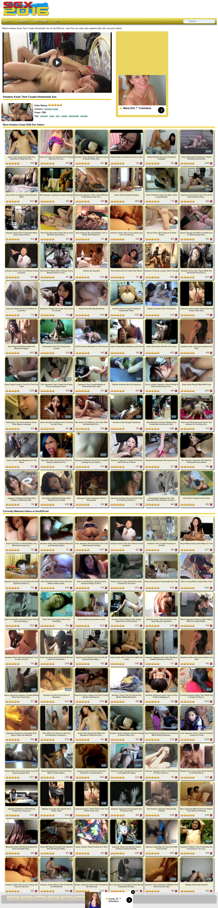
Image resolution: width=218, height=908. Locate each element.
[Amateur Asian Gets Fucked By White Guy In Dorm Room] (21, 206)
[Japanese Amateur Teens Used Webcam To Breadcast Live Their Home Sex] (91, 168)
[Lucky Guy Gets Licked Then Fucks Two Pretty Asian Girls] (196, 282)
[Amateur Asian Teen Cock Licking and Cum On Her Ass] (126, 206)
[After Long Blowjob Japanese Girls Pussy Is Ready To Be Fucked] (91, 555)
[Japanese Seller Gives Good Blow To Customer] (21, 282)
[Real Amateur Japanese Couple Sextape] (56, 168)
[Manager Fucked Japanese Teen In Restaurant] (91, 471)
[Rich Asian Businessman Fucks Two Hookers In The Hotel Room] (196, 396)
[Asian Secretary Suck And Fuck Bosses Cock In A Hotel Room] (56, 630)
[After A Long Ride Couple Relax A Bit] (196, 555)
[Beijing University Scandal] (196, 858)
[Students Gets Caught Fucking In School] (161, 517)
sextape (84, 116)
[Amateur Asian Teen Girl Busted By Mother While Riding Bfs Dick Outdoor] (126, 668)
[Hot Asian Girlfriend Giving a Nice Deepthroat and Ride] (56, 471)
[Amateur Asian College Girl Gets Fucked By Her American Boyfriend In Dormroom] (91, 668)
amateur (44, 116)
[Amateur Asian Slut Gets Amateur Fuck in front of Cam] (21, 630)
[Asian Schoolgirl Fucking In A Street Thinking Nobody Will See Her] (196, 130)
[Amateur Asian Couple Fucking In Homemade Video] (126, 282)
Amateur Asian (51, 109)
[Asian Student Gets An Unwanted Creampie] (161, 130)
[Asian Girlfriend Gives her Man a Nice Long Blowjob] (161, 168)
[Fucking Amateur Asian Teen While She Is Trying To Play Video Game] (196, 668)
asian (51, 116)
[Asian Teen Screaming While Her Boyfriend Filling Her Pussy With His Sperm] (21, 130)
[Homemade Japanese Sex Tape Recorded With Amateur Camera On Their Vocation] (161, 471)
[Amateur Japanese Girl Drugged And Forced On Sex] (126, 782)
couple (64, 116)
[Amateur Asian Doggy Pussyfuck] (126, 396)
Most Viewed (41, 21)
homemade (74, 116)
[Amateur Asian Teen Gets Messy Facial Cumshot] (21, 244)
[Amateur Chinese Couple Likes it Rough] (161, 244)
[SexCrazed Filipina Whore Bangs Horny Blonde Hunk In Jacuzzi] (56, 244)
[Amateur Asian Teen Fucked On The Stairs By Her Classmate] (161, 593)
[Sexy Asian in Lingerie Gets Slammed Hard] (21, 168)
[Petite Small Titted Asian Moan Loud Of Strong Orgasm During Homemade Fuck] (21, 744)
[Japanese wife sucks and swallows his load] (196, 320)
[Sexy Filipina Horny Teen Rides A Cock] (196, 517)
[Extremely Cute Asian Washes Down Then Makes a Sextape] (21, 396)
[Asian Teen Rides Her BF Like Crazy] (161, 320)
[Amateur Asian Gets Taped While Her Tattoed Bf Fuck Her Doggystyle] (196, 244)
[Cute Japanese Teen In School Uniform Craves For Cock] (196, 706)
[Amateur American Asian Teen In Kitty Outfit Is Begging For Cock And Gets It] (161, 668)
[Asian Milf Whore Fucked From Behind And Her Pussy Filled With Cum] (56, 820)
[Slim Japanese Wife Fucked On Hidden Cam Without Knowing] (196, 782)
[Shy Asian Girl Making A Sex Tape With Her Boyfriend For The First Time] (91, 396)
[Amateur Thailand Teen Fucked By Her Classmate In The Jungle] (196, 820)
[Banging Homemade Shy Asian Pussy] (161, 433)
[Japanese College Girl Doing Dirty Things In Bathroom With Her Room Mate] (21, 471)
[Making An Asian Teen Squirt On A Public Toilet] (56, 782)
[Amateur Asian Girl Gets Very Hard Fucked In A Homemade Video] (91, 744)
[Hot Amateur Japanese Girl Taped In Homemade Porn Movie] (196, 433)
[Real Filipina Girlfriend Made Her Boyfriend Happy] (21, 320)
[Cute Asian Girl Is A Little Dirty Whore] (126, 244)
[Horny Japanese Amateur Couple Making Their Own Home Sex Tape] (21, 668)
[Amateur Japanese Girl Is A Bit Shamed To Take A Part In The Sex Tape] (161, 744)
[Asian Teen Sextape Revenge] (126, 168)
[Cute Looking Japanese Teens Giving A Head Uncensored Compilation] (161, 358)
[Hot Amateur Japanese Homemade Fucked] (161, 782)
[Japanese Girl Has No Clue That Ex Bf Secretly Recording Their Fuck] (196, 168)
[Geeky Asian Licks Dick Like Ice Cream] (126, 130)
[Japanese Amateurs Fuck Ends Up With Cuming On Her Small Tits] (91, 433)
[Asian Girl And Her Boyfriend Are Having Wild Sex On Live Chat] (56, 130)
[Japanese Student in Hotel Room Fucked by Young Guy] (21, 782)
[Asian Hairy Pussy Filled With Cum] (196, 358)
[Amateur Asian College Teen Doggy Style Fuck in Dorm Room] (126, 593)
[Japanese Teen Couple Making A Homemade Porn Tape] (91, 358)
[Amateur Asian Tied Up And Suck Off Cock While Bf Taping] (126, 744)
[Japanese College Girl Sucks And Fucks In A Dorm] (56, 282)
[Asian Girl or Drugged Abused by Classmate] (56, 593)
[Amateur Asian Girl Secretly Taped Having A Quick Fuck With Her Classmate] (126, 820)
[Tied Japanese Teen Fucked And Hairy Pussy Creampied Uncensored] (56, 358)
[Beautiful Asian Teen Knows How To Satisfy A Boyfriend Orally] (56, 433)
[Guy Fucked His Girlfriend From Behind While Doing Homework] (161, 706)
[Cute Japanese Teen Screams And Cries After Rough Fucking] (91, 517)
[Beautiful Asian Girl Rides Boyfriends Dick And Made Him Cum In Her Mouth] (21, 820)
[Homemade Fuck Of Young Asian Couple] (56, 320)
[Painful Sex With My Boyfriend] (91, 282)
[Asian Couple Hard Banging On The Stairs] (21, 433)
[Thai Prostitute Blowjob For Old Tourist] (91, 320)
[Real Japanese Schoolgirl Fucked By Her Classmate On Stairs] (126, 858)
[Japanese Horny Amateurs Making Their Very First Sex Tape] (161, 858)
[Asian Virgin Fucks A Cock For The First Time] (21, 358)
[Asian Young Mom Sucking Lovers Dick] (126, 320)
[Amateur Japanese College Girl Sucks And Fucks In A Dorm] (126, 433)
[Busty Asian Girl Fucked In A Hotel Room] (161, 206)
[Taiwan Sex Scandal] (91, 244)
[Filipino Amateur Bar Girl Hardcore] (126, 358)
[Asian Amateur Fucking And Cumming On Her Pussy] (56, 396)
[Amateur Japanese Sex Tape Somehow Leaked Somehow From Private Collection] (161, 630)
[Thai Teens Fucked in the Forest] (196, 471)
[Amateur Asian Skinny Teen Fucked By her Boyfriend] (56, 858)
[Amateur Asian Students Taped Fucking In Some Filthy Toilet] (91, 130)
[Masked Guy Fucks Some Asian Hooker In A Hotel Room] (196, 744)
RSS (56, 21)
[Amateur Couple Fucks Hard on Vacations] (56, 668)
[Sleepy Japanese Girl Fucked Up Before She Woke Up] (91, 858)
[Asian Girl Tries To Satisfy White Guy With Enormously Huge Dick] (21, 517)
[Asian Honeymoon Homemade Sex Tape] (161, 555)
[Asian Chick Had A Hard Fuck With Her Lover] (126, 630)
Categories (22, 21)
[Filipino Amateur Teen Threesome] (161, 282)
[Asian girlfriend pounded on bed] (91, 593)
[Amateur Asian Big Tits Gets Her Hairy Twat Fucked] (161, 820)
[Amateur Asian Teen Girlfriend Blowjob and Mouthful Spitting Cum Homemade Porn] (56, 517)
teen (58, 116)
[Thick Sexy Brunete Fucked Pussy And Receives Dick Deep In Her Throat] (56, 206)
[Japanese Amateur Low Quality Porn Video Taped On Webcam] (21, 706)
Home (7, 21)
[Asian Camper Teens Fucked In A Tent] (91, 820)
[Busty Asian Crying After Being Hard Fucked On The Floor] (126, 555)
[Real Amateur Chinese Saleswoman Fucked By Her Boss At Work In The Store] (161, 396)
